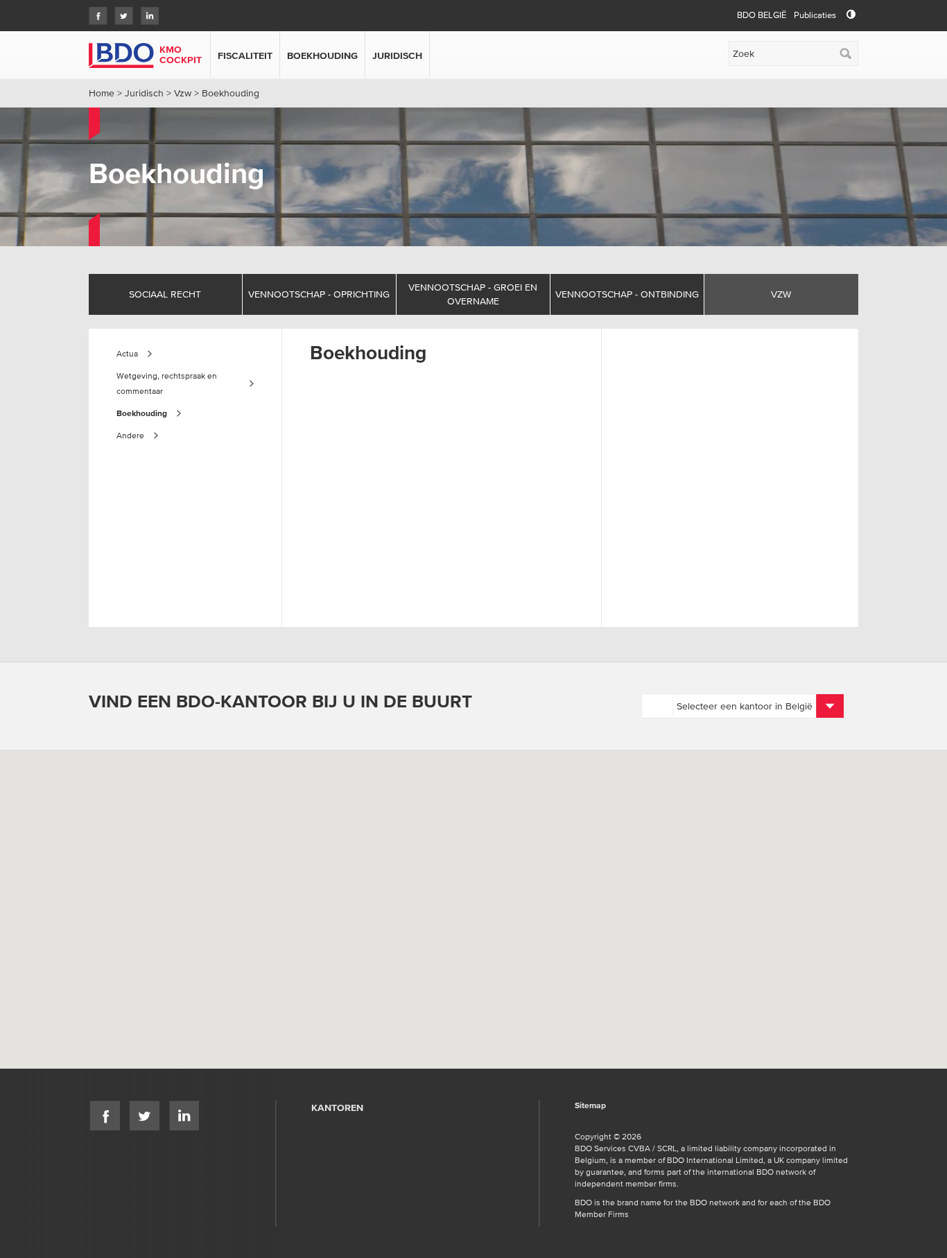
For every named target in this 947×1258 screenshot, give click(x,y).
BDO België (761, 14)
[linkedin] (146, 11)
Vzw (182, 93)
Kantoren (337, 1107)
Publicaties (815, 14)
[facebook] (94, 11)
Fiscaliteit (245, 55)
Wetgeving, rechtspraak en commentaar (166, 383)
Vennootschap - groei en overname (472, 294)
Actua (127, 353)
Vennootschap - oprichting (319, 294)
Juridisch (397, 55)
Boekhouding (322, 55)
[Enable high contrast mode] (851, 15)
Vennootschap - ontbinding (627, 294)
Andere (130, 435)
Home (101, 93)
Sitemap (590, 1106)
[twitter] (120, 11)
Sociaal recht (165, 294)
